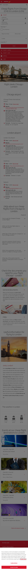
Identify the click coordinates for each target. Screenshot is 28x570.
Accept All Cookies (14, 567)
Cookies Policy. (23, 559)
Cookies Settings (14, 563)
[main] (14, 559)
